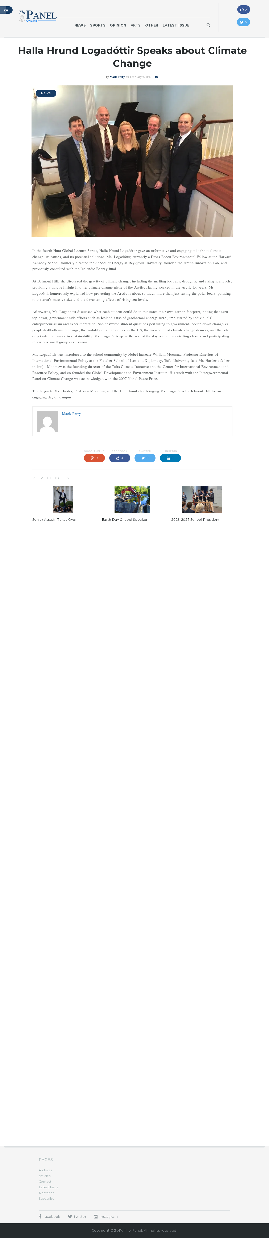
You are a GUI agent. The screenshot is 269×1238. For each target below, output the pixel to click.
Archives (45, 1170)
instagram (108, 1217)
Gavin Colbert (114, 577)
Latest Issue (176, 25)
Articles (45, 1176)
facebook (51, 1217)
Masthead (47, 1193)
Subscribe (46, 1199)
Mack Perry (117, 77)
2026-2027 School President (195, 520)
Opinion (118, 25)
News (80, 25)
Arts (136, 25)
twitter (79, 1217)
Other (151, 25)
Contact (45, 1181)
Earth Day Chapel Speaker (125, 520)
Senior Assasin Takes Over (54, 520)
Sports (98, 25)
